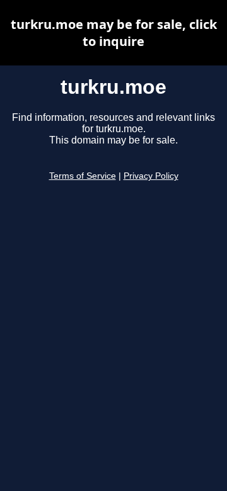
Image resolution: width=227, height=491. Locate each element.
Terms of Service (82, 176)
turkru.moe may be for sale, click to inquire (114, 33)
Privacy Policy (151, 176)
